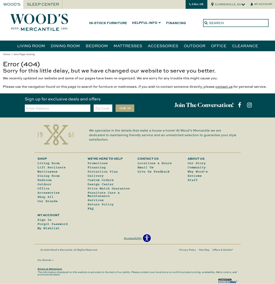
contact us (224, 86)
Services (96, 200)
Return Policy (101, 204)
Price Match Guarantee (109, 188)
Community (197, 167)
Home (6, 54)
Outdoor (194, 45)
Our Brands (47, 201)
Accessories (163, 45)
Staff (193, 180)
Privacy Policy (187, 249)
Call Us (197, 4)
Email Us (146, 167)
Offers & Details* (222, 249)
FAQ (91, 208)
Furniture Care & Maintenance (104, 194)
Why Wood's (198, 171)
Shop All (45, 197)
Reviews (195, 176)
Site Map (204, 249)
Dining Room (65, 45)
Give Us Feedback (154, 171)
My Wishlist (48, 228)
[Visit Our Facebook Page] (239, 105)
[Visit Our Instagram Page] (249, 105)
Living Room (31, 45)
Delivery (96, 176)
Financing (176, 22)
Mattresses (128, 45)
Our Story (197, 163)
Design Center (101, 184)
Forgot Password (52, 224)
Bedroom (97, 45)
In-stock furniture (108, 22)
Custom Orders (101, 180)
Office (218, 45)
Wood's (11, 4)
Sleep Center (43, 4)
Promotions (98, 163)
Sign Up (125, 108)
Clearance (245, 45)
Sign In (44, 220)
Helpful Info (144, 23)
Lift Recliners (51, 167)
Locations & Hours (155, 163)
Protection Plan (103, 171)
